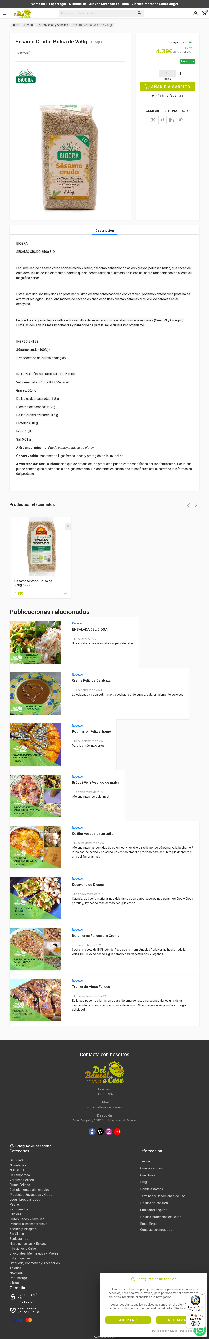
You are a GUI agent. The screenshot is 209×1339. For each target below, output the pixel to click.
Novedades (18, 1165)
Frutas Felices (20, 1185)
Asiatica (15, 1268)
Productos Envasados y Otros (31, 1195)
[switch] (195, 1323)
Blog (143, 1182)
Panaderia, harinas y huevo (28, 1224)
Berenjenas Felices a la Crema (95, 935)
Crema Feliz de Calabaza (91, 680)
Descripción (104, 230)
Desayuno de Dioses (88, 884)
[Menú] (202, 1295)
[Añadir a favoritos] (68, 526)
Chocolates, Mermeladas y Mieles (34, 1253)
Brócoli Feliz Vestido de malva (95, 782)
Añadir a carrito (170, 86)
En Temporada (20, 1175)
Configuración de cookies (33, 1146)
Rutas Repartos (151, 1224)
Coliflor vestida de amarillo (93, 833)
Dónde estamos (151, 1189)
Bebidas (15, 1214)
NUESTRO (17, 1170)
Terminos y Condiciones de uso (162, 1196)
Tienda (28, 25)
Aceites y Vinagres (23, 1229)
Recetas (77, 623)
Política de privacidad (165, 1330)
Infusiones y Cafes (23, 1248)
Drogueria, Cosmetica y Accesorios (35, 1263)
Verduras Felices (22, 1180)
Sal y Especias (20, 1258)
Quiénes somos (151, 1168)
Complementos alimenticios (30, 1190)
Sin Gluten (17, 1234)
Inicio (16, 25)
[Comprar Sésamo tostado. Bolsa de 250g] (65, 593)
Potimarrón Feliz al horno (91, 731)
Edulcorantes (19, 1239)
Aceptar (128, 1320)
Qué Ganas (148, 1175)
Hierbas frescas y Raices (28, 1244)
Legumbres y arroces (25, 1199)
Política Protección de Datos (160, 1217)
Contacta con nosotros (156, 1230)
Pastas (15, 1204)
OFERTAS (16, 1160)
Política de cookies (191, 1330)
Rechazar (178, 1320)
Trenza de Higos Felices (91, 987)
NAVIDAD (16, 1273)
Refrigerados (19, 1209)
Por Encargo (18, 1278)
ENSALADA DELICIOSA (89, 629)
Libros (14, 1283)
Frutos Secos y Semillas (53, 25)
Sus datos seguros (153, 1210)
